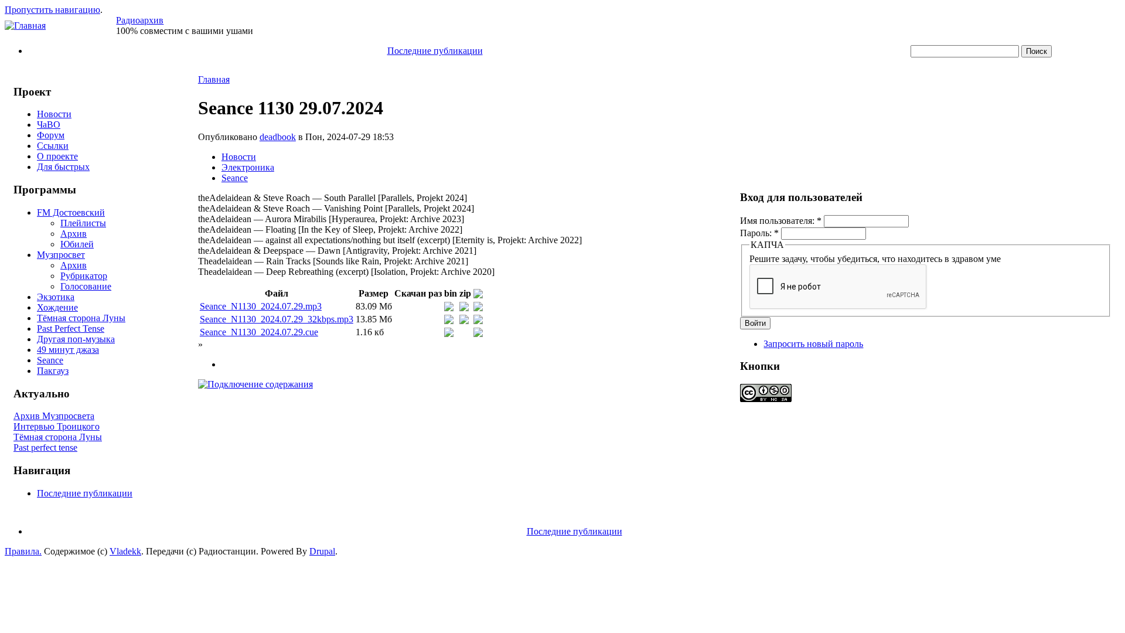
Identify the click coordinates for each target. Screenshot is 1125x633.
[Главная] (25, 25)
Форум (50, 135)
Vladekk (125, 551)
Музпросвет (61, 255)
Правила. (23, 551)
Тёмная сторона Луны (81, 318)
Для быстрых (63, 167)
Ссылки (53, 146)
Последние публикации (435, 51)
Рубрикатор (83, 276)
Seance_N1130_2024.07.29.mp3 (261, 306)
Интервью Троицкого (56, 426)
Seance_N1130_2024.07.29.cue (259, 332)
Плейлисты (83, 223)
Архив (73, 234)
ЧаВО (48, 125)
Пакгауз (53, 371)
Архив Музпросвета (53, 416)
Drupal (322, 551)
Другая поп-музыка (76, 339)
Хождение (57, 307)
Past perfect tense (45, 447)
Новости (54, 114)
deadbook (278, 137)
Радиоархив (139, 20)
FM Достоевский (71, 212)
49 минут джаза (68, 350)
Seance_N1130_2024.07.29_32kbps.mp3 (276, 319)
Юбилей (77, 244)
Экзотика (55, 297)
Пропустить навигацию (52, 10)
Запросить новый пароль (813, 344)
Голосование (85, 286)
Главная (214, 79)
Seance (50, 360)
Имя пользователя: (780, 221)
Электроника (247, 167)
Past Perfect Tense (70, 328)
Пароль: (759, 233)
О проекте (57, 156)
